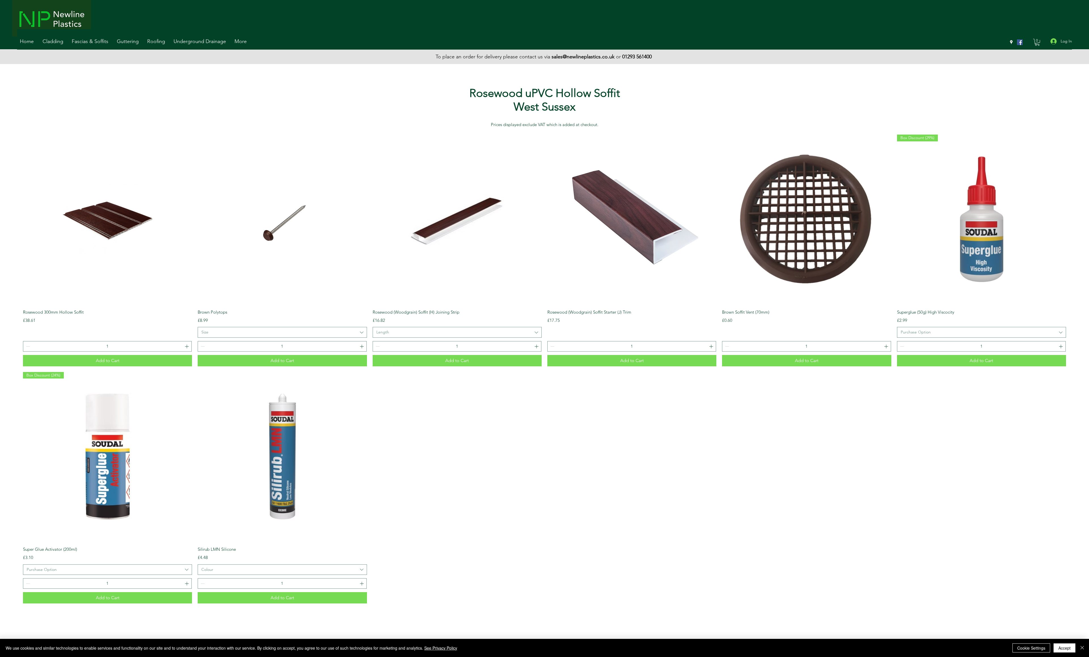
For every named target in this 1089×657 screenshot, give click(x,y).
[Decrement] (27, 346)
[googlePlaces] (1011, 42)
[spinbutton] (107, 346)
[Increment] (187, 346)
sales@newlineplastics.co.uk (583, 57)
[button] (54, 41)
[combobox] (282, 332)
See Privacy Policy (440, 648)
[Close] (1082, 647)
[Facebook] (1020, 42)
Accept (1064, 648)
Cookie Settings (1031, 648)
